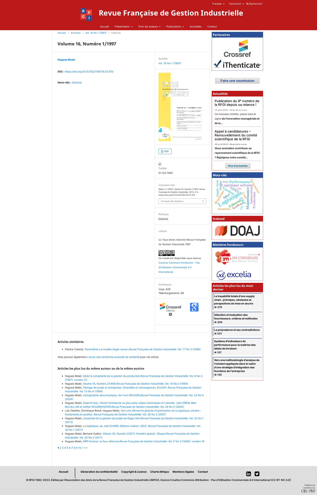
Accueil (104, 26)
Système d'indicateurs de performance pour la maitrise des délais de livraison (235, 345)
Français (217, 3)
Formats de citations (172, 201)
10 (79, 447)
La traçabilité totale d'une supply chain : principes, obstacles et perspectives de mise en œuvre (234, 300)
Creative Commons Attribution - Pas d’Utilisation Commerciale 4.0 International (179, 267)
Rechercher (256, 3)
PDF (166, 151)
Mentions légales (183, 471)
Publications (174, 26)
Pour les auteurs (148, 26)
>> (86, 447)
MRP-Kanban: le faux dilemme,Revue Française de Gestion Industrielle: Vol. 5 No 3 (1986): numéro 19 (143, 441)
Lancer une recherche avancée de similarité (113, 356)
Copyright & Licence (134, 471)
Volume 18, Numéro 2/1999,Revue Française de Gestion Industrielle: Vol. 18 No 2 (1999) (135, 383)
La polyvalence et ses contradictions (237, 329)
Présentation (122, 26)
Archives (76, 32)
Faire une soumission (237, 81)
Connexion (235, 3)
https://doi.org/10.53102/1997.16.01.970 (89, 71)
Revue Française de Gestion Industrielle (171, 12)
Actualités (195, 26)
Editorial (77, 82)
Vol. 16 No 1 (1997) (96, 32)
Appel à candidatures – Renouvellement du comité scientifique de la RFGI (236, 135)
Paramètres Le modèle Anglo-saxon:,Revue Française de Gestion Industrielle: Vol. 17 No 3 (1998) (143, 349)
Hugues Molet (66, 59)
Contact (212, 26)
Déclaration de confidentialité (99, 471)
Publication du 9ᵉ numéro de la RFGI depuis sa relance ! (237, 103)
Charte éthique (159, 471)
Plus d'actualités (238, 165)
